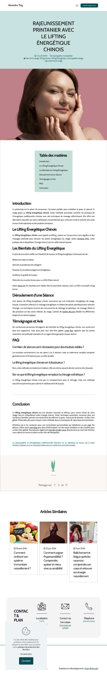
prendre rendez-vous (57, 430)
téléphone (76, 425)
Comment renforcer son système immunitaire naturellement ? (22, 560)
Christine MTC (83, 239)
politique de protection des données (28, 648)
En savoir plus (26, 654)
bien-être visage (32, 58)
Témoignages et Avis (47, 179)
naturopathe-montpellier (62, 56)
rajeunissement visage (54, 61)
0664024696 (89, 621)
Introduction (44, 161)
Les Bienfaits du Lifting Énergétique (53, 170)
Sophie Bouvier (68, 311)
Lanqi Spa (69, 330)
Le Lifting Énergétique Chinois (51, 166)
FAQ (41, 183)
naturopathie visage (75, 58)
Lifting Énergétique (59, 58)
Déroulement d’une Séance (50, 175)
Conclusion (43, 188)
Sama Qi (21, 286)
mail (89, 425)
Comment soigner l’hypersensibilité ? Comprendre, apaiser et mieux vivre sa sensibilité (53, 560)
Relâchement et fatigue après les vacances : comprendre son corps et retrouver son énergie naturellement (82, 564)
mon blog (33, 427)
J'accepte (26, 660)
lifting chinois (45, 58)
